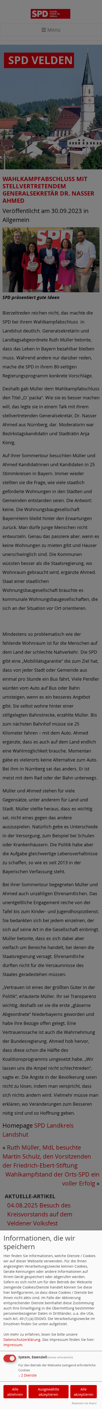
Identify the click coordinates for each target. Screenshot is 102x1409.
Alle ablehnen (15, 1392)
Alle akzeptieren (83, 1392)
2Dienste (27, 1375)
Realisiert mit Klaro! (84, 1403)
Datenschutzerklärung (21, 1339)
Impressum (12, 1344)
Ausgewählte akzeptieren (48, 1392)
